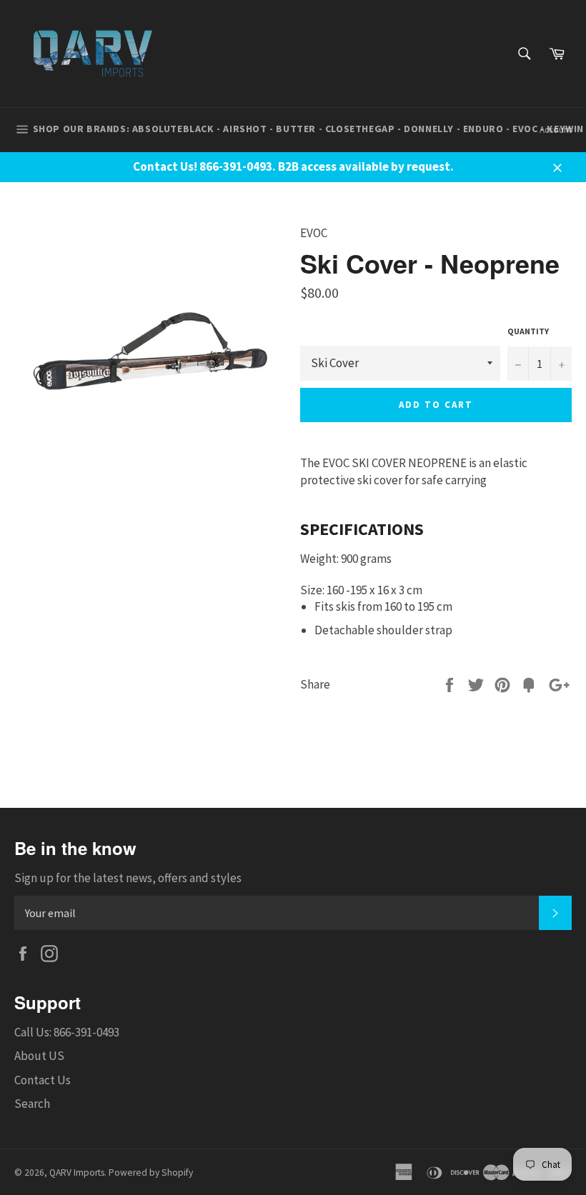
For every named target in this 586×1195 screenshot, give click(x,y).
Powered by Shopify (151, 1172)
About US (39, 1056)
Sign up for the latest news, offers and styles (128, 878)
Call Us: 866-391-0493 (66, 1032)
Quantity (528, 331)
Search (32, 1103)
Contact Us (42, 1080)
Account (556, 130)
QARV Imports (76, 1172)
